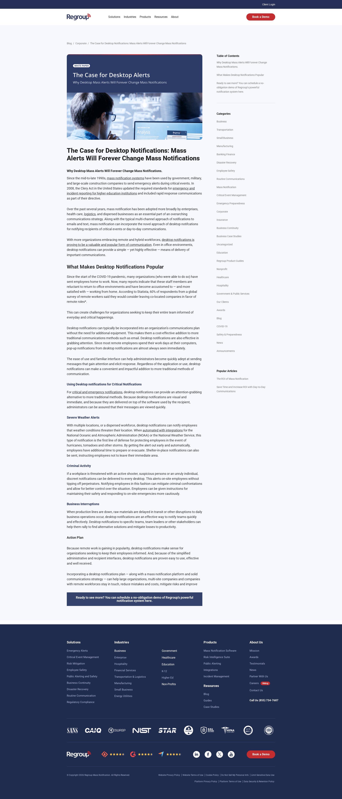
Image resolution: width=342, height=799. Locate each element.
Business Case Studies (229, 236)
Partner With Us (259, 676)
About (174, 17)
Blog (69, 43)
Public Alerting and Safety (82, 676)
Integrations (211, 670)
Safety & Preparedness (229, 334)
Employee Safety (226, 170)
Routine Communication (81, 695)
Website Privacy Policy (169, 775)
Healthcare (223, 277)
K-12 (164, 671)
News (220, 342)
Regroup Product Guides (230, 260)
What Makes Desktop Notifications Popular (240, 75)
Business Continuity (228, 228)
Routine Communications (231, 179)
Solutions (114, 17)
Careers (254, 683)
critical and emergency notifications (97, 392)
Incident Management (216, 676)
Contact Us (256, 690)
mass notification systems (125, 178)
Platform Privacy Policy (206, 781)
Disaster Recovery (226, 162)
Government (169, 651)
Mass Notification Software (220, 650)
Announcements (226, 351)
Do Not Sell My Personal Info (235, 775)
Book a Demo (260, 17)
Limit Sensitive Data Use (262, 775)
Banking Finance (226, 154)
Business (222, 121)
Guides (208, 700)
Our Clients (223, 301)
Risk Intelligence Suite (217, 657)
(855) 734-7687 (268, 700)
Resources (160, 17)
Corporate (81, 43)
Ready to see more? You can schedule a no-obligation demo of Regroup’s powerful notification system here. (240, 87)
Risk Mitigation (76, 663)
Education (222, 252)
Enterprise (120, 657)
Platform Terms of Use (231, 781)
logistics (90, 214)
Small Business (225, 137)
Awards (221, 310)
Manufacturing (225, 146)
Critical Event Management (231, 195)
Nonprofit (222, 269)
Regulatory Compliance (80, 702)
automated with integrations (163, 430)
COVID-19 (222, 326)
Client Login (268, 4)
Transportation (225, 129)
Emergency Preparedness (231, 203)
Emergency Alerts (77, 650)
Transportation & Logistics (130, 676)
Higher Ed (167, 677)
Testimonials (257, 663)
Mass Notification (226, 187)
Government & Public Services (233, 293)
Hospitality (223, 285)
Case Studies (211, 707)
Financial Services (125, 670)
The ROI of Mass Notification (232, 378)
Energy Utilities (123, 696)
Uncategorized (225, 244)
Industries (130, 17)
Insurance (222, 219)
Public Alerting (212, 663)
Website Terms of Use (193, 775)
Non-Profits (169, 684)
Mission (254, 650)
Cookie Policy (212, 775)
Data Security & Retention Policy (259, 781)
